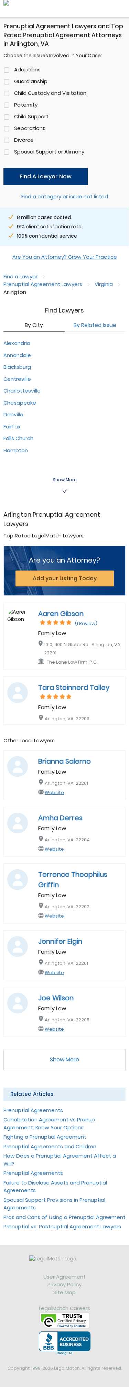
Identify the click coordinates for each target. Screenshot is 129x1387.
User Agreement (64, 1276)
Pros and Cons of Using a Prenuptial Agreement (64, 1217)
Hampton (15, 450)
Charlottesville (22, 390)
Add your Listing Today (65, 578)
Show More (64, 1059)
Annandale (17, 355)
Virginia (104, 284)
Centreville (17, 379)
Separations (29, 128)
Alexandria (16, 343)
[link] (64, 1264)
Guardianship (30, 81)
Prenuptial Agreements (33, 1110)
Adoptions (27, 69)
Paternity (25, 104)
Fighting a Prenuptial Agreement (44, 1136)
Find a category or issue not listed (64, 196)
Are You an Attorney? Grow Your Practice (64, 256)
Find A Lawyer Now (46, 176)
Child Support (31, 116)
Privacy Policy (64, 1284)
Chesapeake (19, 402)
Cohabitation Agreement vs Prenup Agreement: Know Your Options (49, 1123)
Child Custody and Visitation (50, 93)
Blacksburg (17, 366)
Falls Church (18, 438)
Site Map (64, 1292)
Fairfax (12, 426)
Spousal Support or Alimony (49, 151)
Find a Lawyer (20, 276)
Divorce (24, 139)
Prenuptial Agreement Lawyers (42, 284)
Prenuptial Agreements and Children (49, 1146)
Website (54, 792)
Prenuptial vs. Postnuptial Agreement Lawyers (62, 1226)
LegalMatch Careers (64, 1308)
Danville (13, 414)
